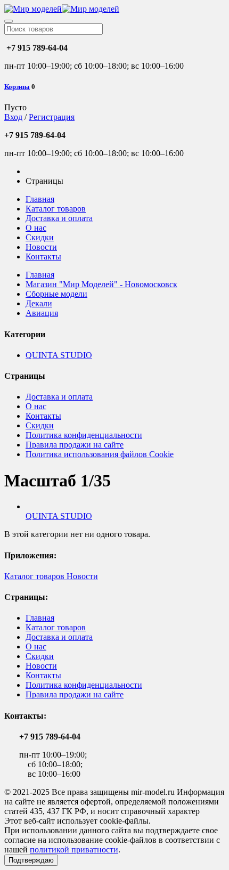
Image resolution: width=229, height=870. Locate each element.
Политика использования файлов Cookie (100, 454)
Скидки (40, 237)
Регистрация (52, 116)
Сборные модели (56, 293)
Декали (39, 303)
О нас (36, 227)
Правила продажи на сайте (75, 444)
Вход (13, 116)
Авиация (42, 313)
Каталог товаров (56, 208)
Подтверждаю (31, 860)
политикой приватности (74, 849)
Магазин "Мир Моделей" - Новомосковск (101, 284)
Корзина (17, 87)
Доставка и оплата (59, 218)
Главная (40, 199)
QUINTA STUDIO (59, 355)
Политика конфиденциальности (84, 435)
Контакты (43, 256)
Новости (41, 246)
